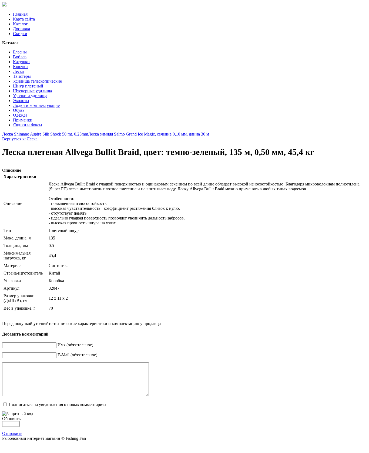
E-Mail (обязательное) (77, 355)
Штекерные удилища (32, 91)
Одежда (20, 115)
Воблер (19, 57)
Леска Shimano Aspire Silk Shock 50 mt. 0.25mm (45, 134)
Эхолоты (21, 100)
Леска (18, 71)
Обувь (18, 110)
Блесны (20, 52)
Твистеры (22, 76)
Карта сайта (24, 19)
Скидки (20, 33)
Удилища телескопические (37, 81)
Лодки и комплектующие (36, 105)
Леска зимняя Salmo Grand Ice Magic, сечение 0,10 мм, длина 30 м (148, 134)
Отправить (12, 433)
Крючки (20, 66)
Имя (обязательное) (75, 345)
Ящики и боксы (27, 125)
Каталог (20, 24)
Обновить (11, 418)
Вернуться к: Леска (20, 139)
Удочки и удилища (30, 95)
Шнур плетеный (28, 86)
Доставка (21, 28)
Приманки (22, 120)
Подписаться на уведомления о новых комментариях (57, 404)
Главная (20, 14)
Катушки (21, 61)
